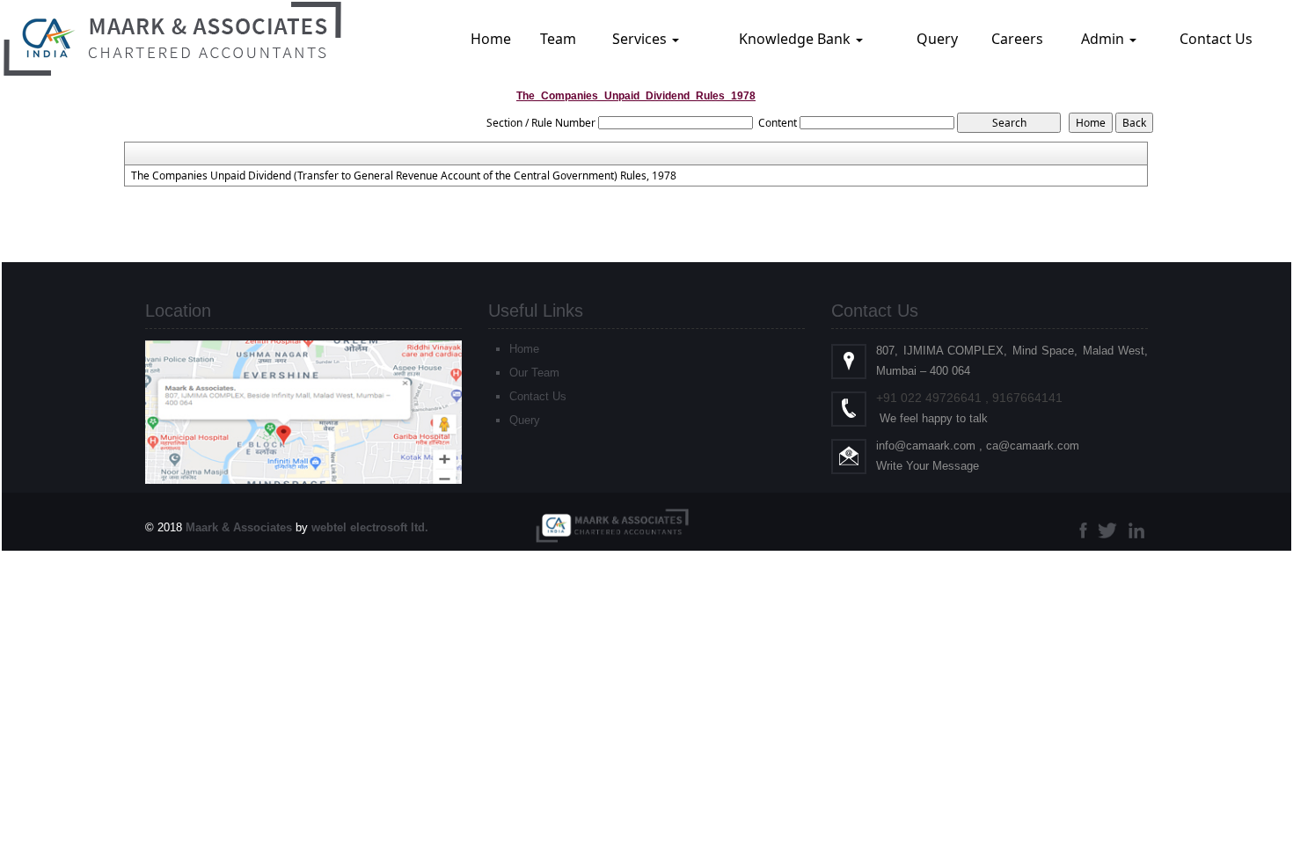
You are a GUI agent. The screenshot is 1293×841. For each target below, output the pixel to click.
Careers (1017, 39)
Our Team (534, 372)
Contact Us (1216, 39)
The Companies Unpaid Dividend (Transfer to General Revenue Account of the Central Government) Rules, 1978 (403, 176)
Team (558, 39)
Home (491, 39)
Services (641, 39)
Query (937, 39)
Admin (1104, 39)
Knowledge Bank (796, 39)
